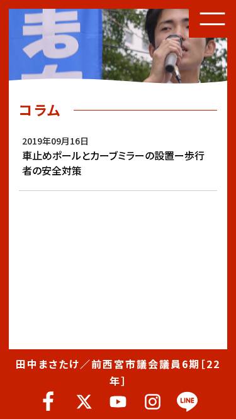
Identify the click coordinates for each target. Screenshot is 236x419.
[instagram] (153, 402)
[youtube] (118, 402)
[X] (83, 402)
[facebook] (49, 402)
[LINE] (187, 402)
